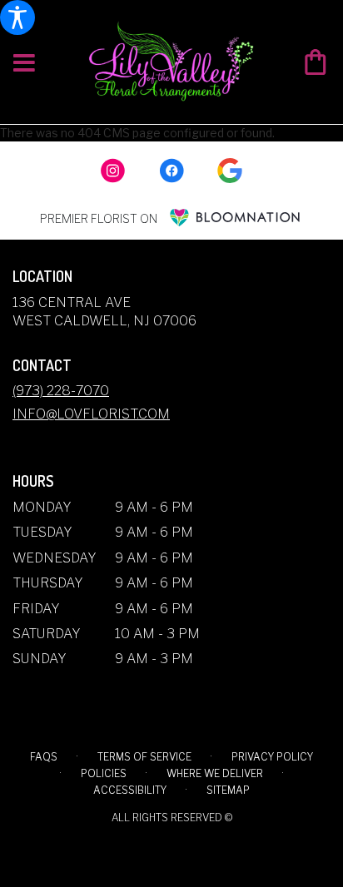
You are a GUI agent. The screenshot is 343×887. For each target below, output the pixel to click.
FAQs (43, 757)
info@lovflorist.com (91, 414)
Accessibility (130, 790)
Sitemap (228, 790)
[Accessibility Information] (17, 17)
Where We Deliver (215, 773)
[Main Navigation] (24, 63)
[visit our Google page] (230, 170)
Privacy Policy (272, 757)
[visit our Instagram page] (113, 170)
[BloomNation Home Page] (235, 217)
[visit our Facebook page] (171, 170)
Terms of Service (144, 757)
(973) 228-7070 (60, 391)
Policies (104, 773)
